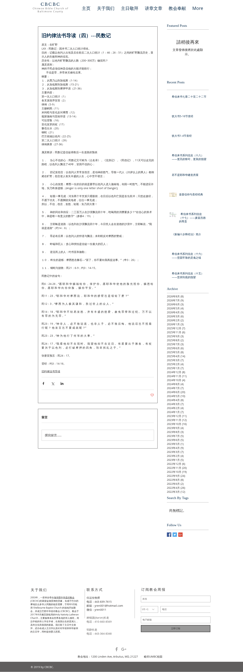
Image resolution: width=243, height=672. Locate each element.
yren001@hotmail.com (109, 605)
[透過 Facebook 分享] (43, 383)
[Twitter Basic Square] (175, 534)
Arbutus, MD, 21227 (128, 656)
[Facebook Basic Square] (169, 534)
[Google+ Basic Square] (180, 534)
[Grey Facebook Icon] (116, 649)
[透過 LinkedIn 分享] (62, 383)
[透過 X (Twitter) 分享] (52, 383)
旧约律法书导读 (51, 371)
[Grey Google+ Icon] (123, 649)
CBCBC (50, 4)
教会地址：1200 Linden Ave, (95, 656)
